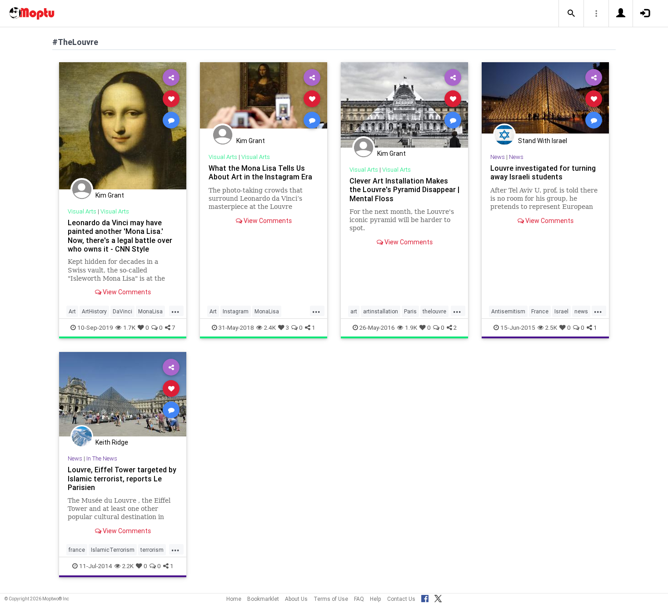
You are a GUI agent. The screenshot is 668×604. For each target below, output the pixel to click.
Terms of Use (331, 598)
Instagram (236, 311)
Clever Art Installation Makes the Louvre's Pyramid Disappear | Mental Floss (404, 189)
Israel (561, 311)
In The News (101, 458)
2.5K (551, 327)
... (175, 311)
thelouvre (434, 311)
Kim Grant (109, 195)
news (581, 311)
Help (375, 598)
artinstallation (380, 311)
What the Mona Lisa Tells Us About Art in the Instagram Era (260, 172)
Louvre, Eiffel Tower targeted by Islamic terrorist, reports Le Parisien (122, 478)
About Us (296, 598)
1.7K (129, 327)
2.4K (270, 327)
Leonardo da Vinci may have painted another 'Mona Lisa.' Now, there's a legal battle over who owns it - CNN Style (120, 235)
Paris (410, 311)
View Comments (126, 292)
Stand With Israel (542, 141)
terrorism (152, 549)
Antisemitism (508, 311)
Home (233, 598)
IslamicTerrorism (113, 549)
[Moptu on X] (438, 597)
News (497, 157)
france (77, 549)
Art (72, 311)
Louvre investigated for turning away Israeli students (543, 172)
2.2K (128, 566)
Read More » (122, 125)
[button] (571, 13)
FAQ (359, 598)
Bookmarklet (263, 598)
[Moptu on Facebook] (425, 597)
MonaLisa (150, 311)
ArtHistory (94, 311)
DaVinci (122, 311)
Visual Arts (82, 211)
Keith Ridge (111, 442)
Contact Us (401, 598)
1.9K (411, 327)
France (539, 311)
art (353, 311)
